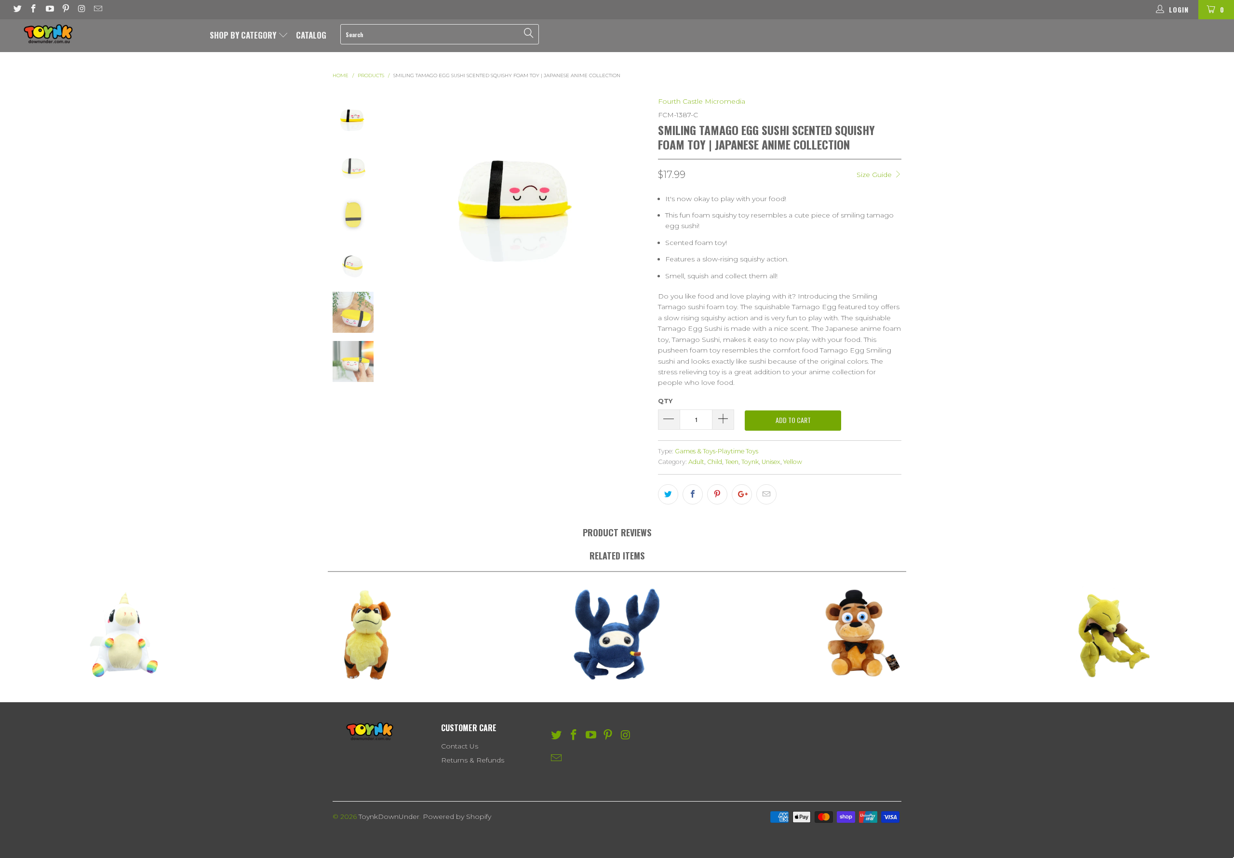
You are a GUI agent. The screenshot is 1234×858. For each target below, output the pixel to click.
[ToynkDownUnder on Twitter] (17, 9)
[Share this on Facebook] (693, 494)
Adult (696, 461)
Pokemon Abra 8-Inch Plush (1111, 634)
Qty (665, 401)
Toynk (750, 461)
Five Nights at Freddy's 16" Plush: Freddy (864, 634)
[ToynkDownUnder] (104, 33)
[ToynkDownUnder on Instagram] (81, 9)
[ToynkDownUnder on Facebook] (33, 9)
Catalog (311, 35)
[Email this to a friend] (766, 494)
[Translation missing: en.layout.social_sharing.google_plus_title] (742, 494)
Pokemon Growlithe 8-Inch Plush (370, 634)
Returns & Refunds (472, 760)
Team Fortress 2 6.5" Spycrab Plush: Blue (617, 634)
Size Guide (875, 174)
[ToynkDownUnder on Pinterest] (65, 9)
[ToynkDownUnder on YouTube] (49, 9)
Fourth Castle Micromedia (701, 101)
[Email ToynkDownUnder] (98, 9)
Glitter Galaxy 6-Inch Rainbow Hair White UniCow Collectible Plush (123, 634)
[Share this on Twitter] (668, 494)
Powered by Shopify (457, 816)
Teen (731, 461)
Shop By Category (244, 35)
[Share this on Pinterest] (717, 494)
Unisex (771, 461)
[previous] (403, 193)
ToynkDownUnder (389, 816)
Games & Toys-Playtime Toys (716, 451)
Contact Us (459, 746)
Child (714, 461)
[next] (634, 193)
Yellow (792, 461)
